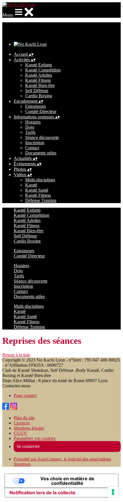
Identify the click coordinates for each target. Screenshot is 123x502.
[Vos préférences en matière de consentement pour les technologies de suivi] (113, 492)
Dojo (29, 127)
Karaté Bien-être (40, 85)
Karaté (31, 184)
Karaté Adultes (38, 75)
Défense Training (40, 200)
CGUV (20, 433)
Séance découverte (42, 137)
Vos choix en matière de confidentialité (67, 481)
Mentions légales (29, 428)
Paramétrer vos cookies (34, 438)
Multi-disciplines (40, 179)
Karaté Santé (36, 190)
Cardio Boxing (38, 95)
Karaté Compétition (43, 70)
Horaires (33, 122)
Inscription (34, 142)
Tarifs (30, 132)
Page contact (25, 395)
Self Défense (36, 90)
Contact (32, 147)
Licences (22, 422)
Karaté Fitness (38, 80)
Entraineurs (35, 106)
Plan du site (24, 417)
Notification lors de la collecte (42, 492)
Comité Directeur (40, 111)
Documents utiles (40, 152)
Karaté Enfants (38, 64)
